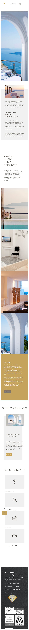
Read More (7, 391)
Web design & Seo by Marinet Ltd (12, 586)
